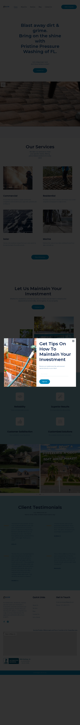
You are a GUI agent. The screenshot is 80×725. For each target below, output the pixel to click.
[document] (40, 362)
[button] (73, 341)
